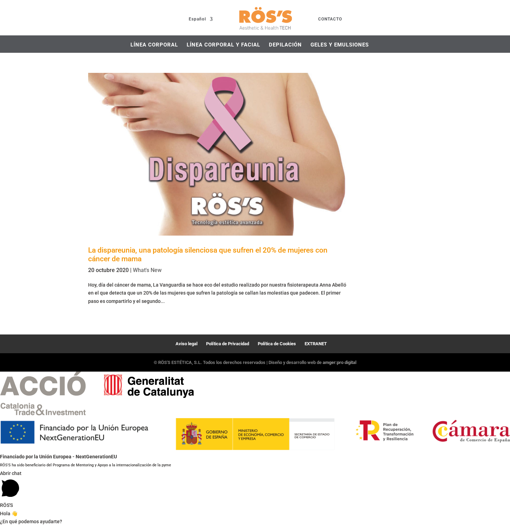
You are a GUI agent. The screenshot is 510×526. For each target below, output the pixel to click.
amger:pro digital (339, 362)
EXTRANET (316, 343)
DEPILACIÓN (285, 44)
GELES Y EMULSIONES (340, 44)
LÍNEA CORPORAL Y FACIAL (223, 44)
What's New (147, 270)
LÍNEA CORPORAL (154, 44)
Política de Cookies (277, 343)
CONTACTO (330, 19)
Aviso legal (186, 343)
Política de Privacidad (227, 343)
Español (197, 19)
